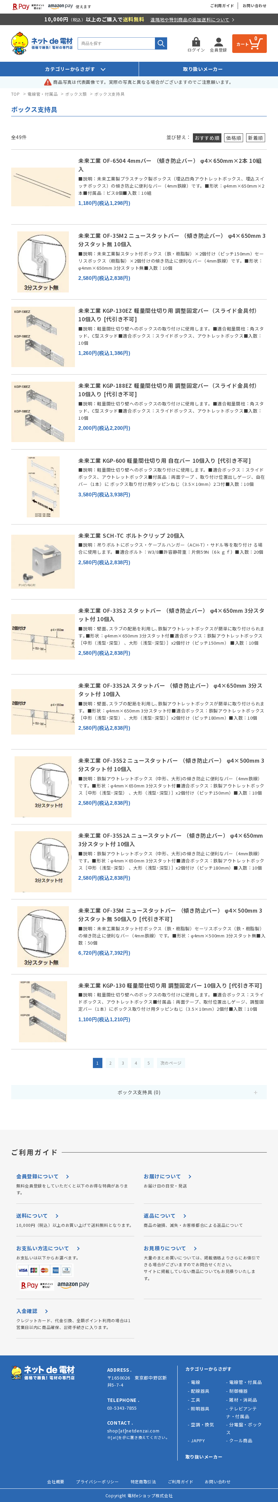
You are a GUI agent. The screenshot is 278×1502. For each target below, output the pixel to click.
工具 (195, 1399)
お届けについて (162, 1176)
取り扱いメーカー (203, 68)
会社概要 (55, 1481)
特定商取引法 (143, 1481)
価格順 (233, 137)
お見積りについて (165, 1248)
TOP (15, 94)
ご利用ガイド (222, 5)
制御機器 (238, 1391)
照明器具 (200, 1408)
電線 (195, 1382)
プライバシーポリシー (97, 1481)
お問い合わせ (255, 5)
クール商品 (241, 1440)
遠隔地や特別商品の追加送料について (190, 19)
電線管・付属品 (42, 94)
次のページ (171, 1063)
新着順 (255, 137)
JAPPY (198, 1440)
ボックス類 (76, 94)
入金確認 (27, 1310)
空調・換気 (202, 1424)
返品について (160, 1215)
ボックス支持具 (110, 94)
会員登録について (37, 1176)
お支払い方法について (43, 1248)
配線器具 (200, 1391)
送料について (32, 1215)
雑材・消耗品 (243, 1399)
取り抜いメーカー (204, 1456)
